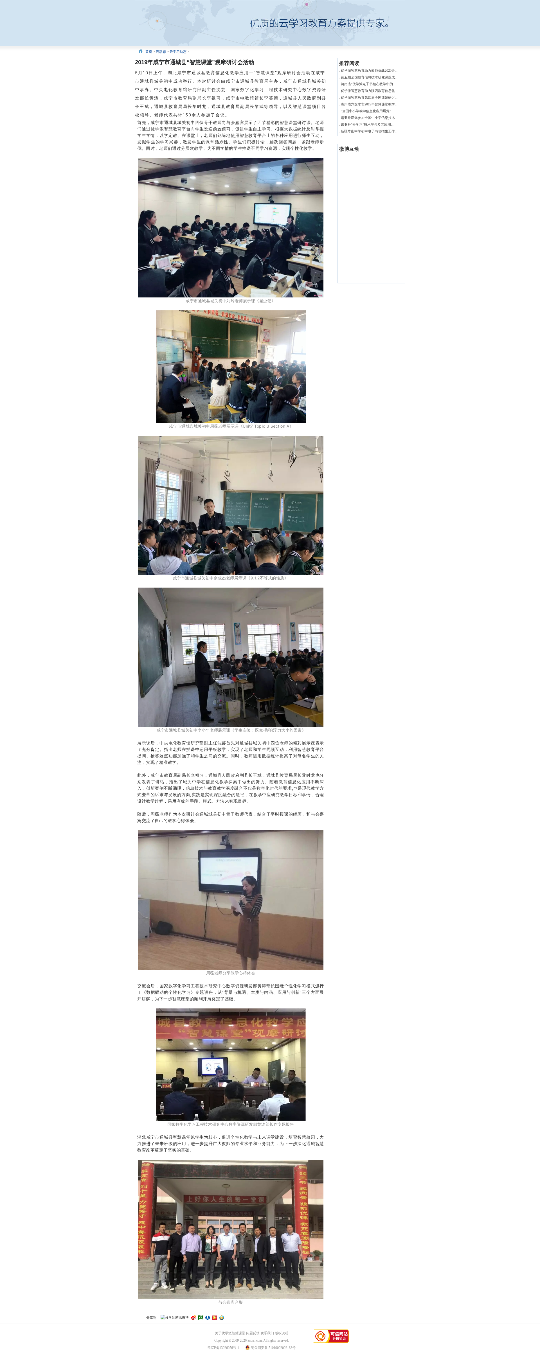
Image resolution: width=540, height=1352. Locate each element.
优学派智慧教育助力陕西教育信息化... (369, 91)
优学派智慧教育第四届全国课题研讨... (369, 98)
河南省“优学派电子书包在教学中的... (368, 84)
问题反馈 (253, 1333)
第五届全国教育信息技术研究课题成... (369, 77)
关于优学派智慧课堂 (230, 1333)
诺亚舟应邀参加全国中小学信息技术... (369, 118)
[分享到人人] (207, 1317)
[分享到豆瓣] (200, 1317)
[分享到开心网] (214, 1317)
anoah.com (255, 1340)
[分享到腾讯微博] (175, 1318)
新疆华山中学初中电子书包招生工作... (369, 131)
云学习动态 (178, 52)
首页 (148, 52)
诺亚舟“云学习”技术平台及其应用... (367, 125)
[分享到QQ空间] (221, 1317)
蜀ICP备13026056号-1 (223, 1348)
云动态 (161, 52)
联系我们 (267, 1333)
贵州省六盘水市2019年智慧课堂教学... (369, 104)
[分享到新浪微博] (193, 1317)
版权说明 (281, 1333)
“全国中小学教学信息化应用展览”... (367, 111)
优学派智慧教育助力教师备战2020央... (369, 71)
